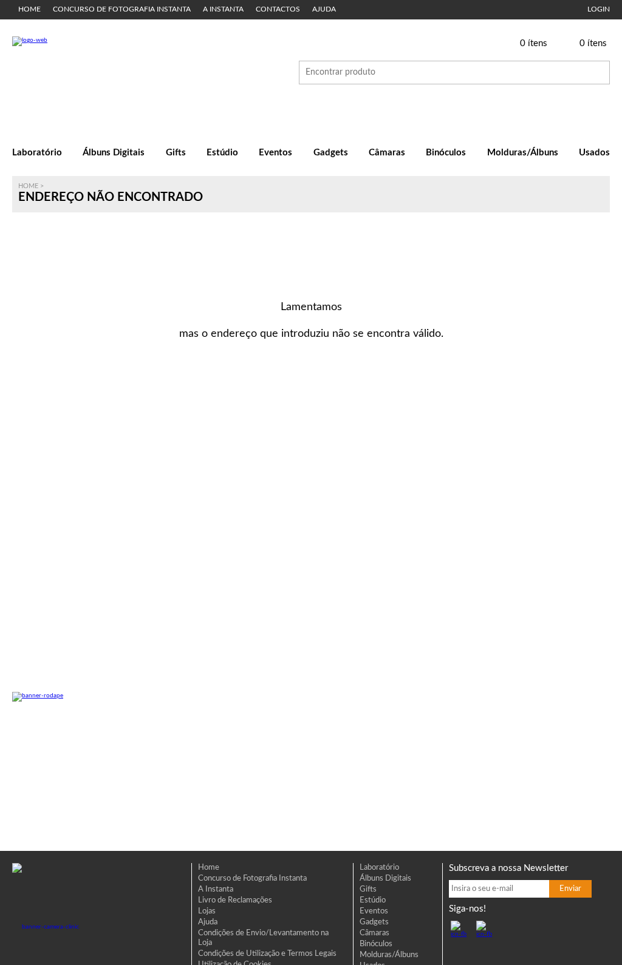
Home (29, 9)
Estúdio (222, 152)
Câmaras (387, 152)
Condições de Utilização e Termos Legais (267, 954)
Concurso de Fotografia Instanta (122, 9)
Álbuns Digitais (114, 152)
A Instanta (223, 9)
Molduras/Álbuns (522, 152)
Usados (594, 152)
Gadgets (330, 152)
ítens (533, 43)
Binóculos (446, 152)
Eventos (275, 152)
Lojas (207, 911)
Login (598, 9)
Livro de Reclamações (235, 900)
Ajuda (324, 9)
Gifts (176, 152)
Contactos (278, 9)
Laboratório (37, 152)
